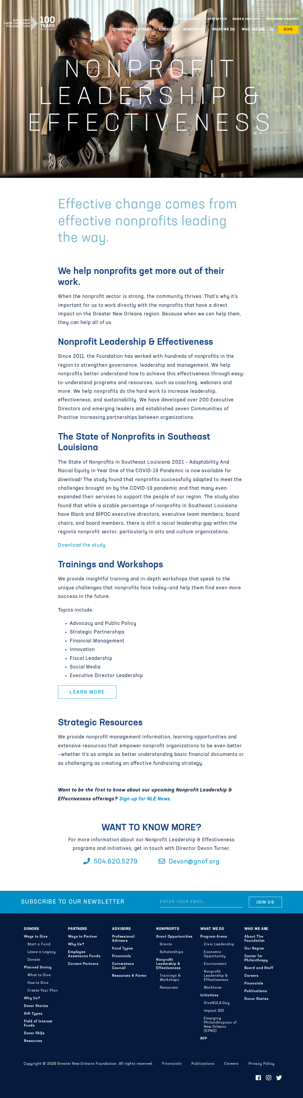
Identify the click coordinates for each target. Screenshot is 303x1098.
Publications (255, 991)
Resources (33, 1041)
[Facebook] (258, 1078)
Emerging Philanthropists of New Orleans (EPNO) (220, 1025)
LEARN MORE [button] (87, 692)
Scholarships (171, 952)
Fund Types (122, 948)
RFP (203, 1038)
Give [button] (288, 29)
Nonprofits (167, 929)
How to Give (38, 983)
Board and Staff (258, 968)
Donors (31, 929)
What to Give (39, 975)
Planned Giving (38, 967)
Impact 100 (214, 1011)
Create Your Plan (43, 990)
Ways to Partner (82, 937)
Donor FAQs (34, 1033)
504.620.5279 (114, 861)
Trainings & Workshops (170, 978)
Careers (251, 976)
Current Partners (83, 964)
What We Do (212, 929)
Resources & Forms (129, 976)
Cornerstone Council (123, 966)
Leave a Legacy (42, 952)
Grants (166, 944)
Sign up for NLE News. (145, 799)
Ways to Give (36, 937)
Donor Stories (36, 1006)
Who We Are (256, 929)
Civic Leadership (219, 944)
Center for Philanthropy (256, 958)
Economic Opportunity (215, 954)
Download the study (82, 545)
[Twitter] (279, 1078)
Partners (77, 929)
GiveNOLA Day (217, 1003)
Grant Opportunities (174, 937)
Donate (34, 960)
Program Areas (213, 937)
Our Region (254, 948)
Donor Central (189, 19)
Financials (121, 956)
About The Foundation (254, 939)
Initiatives (209, 995)
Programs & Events (282, 19)
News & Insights (246, 19)
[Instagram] (269, 1078)
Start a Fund (39, 944)
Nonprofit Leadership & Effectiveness (168, 964)
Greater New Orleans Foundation (29, 17)
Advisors (121, 929)
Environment (215, 964)
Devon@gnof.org (193, 861)
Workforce (213, 988)
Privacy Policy (262, 1064)
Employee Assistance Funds (84, 954)
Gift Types (33, 1014)
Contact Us (217, 19)
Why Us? (32, 998)
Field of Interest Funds (38, 1023)
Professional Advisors (123, 939)
